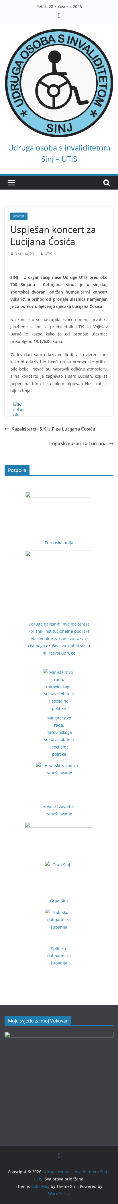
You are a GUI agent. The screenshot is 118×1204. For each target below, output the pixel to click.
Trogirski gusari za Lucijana (77, 443)
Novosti (19, 216)
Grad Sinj (59, 901)
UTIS (48, 253)
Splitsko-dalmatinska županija (59, 956)
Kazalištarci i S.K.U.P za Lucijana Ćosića (53, 429)
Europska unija (59, 542)
